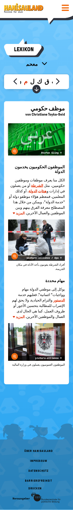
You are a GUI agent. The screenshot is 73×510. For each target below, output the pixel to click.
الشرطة (37, 186)
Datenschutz (38, 470)
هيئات (42, 191)
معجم (32, 64)
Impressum (38, 460)
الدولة (33, 191)
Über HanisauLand (38, 451)
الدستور (59, 300)
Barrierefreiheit (38, 480)
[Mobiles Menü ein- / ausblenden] (65, 7)
